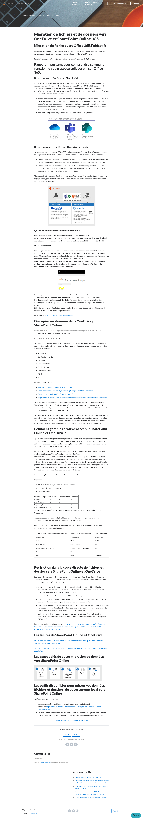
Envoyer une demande (119, 3)
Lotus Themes (32, 813)
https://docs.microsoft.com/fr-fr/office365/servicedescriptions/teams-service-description (72, 397)
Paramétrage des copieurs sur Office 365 (88, 777)
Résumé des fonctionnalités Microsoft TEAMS (55, 387)
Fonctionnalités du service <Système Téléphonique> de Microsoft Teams (65, 391)
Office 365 (56, 15)
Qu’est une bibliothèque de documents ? (59, 315)
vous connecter (46, 762)
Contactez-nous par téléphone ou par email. (71, 720)
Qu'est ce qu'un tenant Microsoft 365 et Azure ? (91, 797)
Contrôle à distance (75, 3)
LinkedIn (76, 744)
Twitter (71, 744)
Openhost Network (28, 15)
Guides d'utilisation (43, 15)
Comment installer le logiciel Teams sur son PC (55, 394)
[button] (67, 735)
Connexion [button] (135, 3)
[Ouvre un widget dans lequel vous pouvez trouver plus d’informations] (135, 815)
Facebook (67, 744)
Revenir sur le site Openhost (91, 3)
